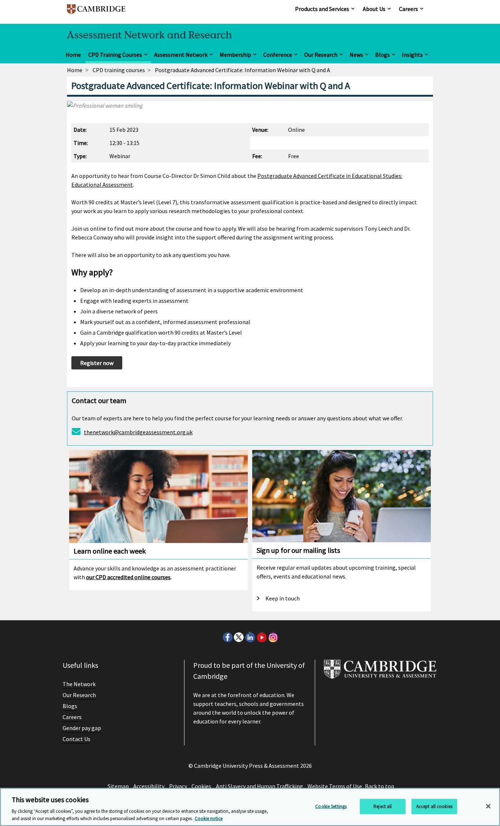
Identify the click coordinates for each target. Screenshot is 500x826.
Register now (96, 363)
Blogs (382, 54)
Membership (235, 54)
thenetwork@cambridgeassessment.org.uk (138, 432)
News (356, 54)
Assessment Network (181, 54)
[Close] (488, 806)
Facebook (227, 637)
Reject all (382, 806)
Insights (412, 54)
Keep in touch (282, 598)
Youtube (261, 637)
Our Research (320, 54)
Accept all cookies (434, 806)
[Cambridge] (96, 12)
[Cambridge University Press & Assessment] (380, 672)
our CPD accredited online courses (128, 577)
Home (73, 54)
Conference (277, 54)
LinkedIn (250, 637)
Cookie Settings (331, 806)
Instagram (273, 637)
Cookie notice (209, 818)
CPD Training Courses (115, 54)
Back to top (379, 786)
